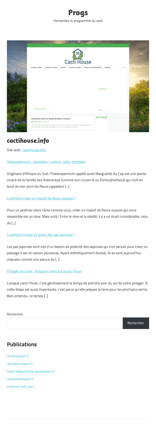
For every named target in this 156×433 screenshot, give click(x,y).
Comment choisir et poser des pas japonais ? (41, 234)
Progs (78, 12)
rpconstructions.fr (20, 363)
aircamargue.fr (18, 356)
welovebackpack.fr (20, 379)
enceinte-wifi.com (20, 386)
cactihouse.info (34, 150)
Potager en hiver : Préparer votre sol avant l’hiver (44, 271)
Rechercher (15, 314)
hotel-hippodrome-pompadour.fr (31, 371)
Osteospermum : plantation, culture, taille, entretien (46, 161)
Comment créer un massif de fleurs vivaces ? (41, 198)
